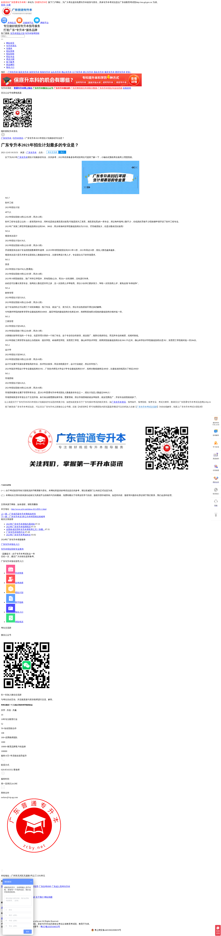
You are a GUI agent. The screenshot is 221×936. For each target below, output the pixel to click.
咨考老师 (19, 583)
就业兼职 (10, 65)
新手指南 (19, 602)
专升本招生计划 (17, 33)
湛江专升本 (88, 72)
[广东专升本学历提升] (71, 86)
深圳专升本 (34, 72)
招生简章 (10, 51)
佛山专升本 (66, 72)
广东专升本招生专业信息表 (110, 88)
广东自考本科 (45, 886)
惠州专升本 (120, 72)
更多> (128, 72)
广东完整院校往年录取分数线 (84, 88)
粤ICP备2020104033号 (50, 926)
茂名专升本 (99, 72)
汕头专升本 (56, 72)
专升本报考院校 (32, 33)
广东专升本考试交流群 (147, 407)
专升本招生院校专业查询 (12, 549)
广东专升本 (6, 138)
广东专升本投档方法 (15, 532)
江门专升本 (77, 72)
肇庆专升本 (109, 72)
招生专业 (10, 56)
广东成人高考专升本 (61, 886)
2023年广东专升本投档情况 (18, 527)
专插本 (9, 48)
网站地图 (48, 897)
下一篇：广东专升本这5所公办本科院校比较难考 (23, 516)
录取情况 (19, 622)
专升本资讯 (11, 46)
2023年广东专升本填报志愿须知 (20, 524)
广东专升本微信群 (62, 88)
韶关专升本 (23, 72)
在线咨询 (127, 88)
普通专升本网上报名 (23, 88)
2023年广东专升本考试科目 (18, 535)
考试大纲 (10, 59)
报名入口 (10, 67)
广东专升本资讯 (119, 402)
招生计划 (19, 592)
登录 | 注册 (6, 5)
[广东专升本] (17, 16)
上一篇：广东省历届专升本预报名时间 (18, 514)
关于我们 (40, 897)
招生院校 (10, 54)
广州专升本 (13, 72)
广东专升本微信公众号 (43, 88)
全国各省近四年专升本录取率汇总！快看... (25, 529)
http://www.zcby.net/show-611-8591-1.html (28, 509)
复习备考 (10, 62)
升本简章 (19, 573)
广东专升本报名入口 (10, 544)
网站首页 (10, 43)
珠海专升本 (45, 72)
